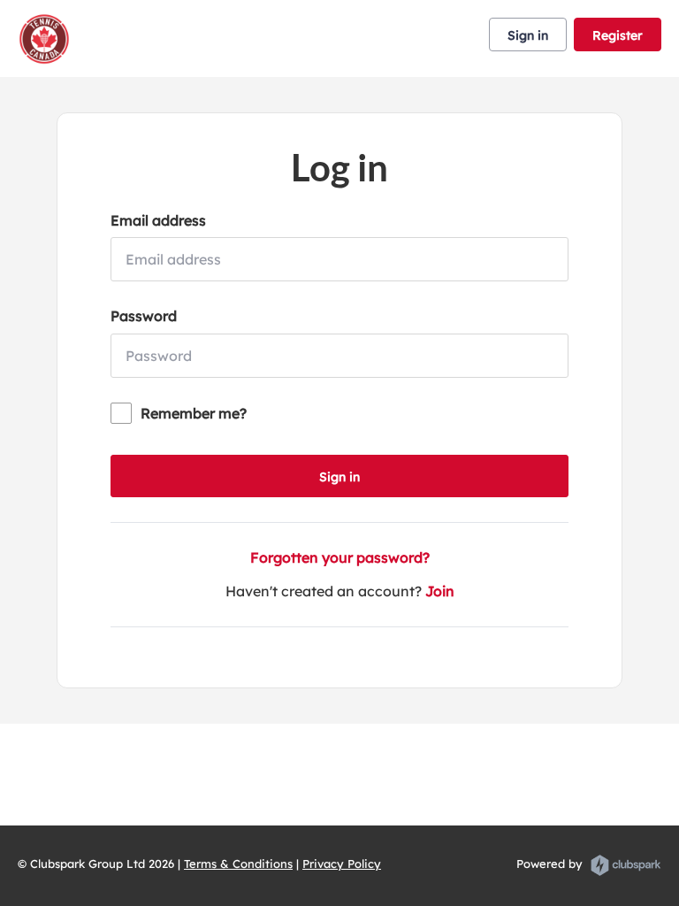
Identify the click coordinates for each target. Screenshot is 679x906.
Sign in (527, 35)
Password (144, 316)
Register (617, 35)
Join (439, 591)
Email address (158, 220)
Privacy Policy (341, 863)
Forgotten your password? (340, 557)
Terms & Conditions (238, 863)
